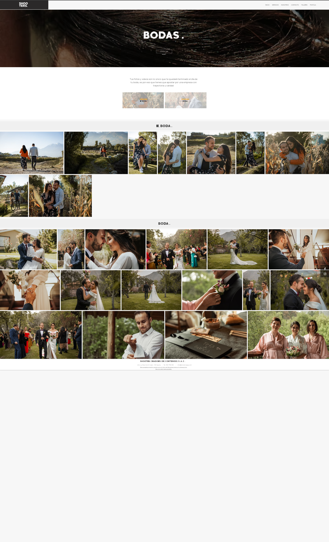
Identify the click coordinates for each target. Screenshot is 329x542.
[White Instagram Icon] (325, 274)
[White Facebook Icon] (325, 268)
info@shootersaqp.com (185, 365)
